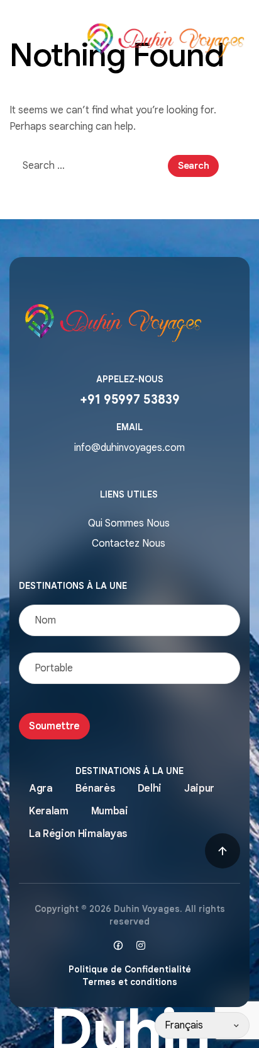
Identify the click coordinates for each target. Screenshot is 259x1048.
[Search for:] (88, 165)
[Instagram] (141, 945)
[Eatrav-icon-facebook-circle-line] (118, 945)
